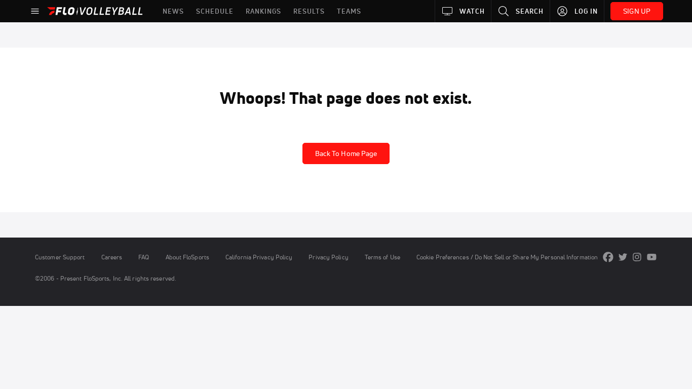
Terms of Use (382, 257)
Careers (112, 257)
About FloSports (187, 257)
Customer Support (60, 257)
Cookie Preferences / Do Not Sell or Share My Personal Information (507, 257)
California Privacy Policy (258, 257)
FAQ (143, 257)
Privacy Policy (328, 257)
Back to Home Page (346, 153)
